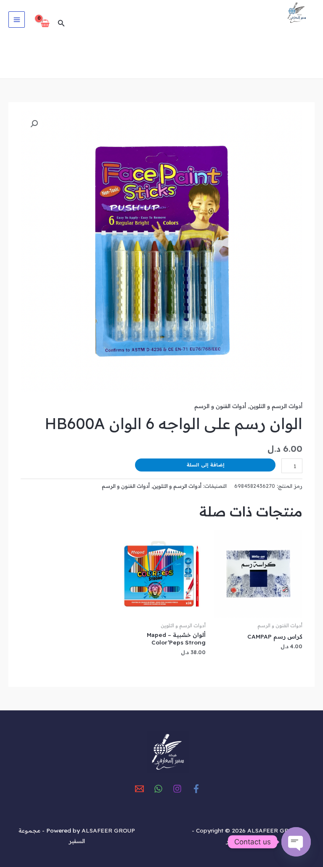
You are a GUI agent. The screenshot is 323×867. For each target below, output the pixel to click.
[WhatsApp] (158, 788)
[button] (60, 23)
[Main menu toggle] (16, 19)
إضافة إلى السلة (205, 465)
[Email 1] (139, 788)
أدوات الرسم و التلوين (275, 405)
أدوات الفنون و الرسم (220, 405)
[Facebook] (196, 788)
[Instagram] (177, 788)
